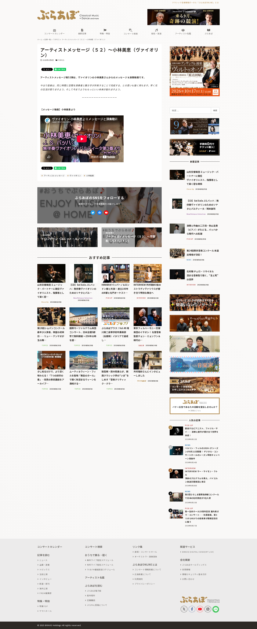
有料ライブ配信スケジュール (100, 564)
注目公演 (43, 574)
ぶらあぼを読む (93, 585)
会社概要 (185, 560)
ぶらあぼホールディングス (194, 564)
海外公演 (43, 588)
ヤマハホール (45, 611)
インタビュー (45, 579)
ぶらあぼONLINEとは (145, 564)
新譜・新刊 (44, 583)
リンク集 (137, 546)
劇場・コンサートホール (146, 551)
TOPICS (61, 60)
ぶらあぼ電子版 (94, 590)
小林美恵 (90, 175)
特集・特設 (43, 601)
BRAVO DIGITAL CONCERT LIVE (198, 551)
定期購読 (91, 600)
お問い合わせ (188, 579)
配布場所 (91, 595)
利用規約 (139, 579)
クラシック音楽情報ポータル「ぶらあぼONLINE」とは (195, 2)
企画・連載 (44, 564)
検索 (215, 110)
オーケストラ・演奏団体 (146, 556)
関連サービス (187, 546)
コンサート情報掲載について (148, 569)
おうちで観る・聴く (96, 555)
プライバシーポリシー (145, 583)
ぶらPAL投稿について (97, 605)
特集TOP (43, 606)
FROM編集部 (45, 593)
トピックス (44, 569)
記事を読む (43, 555)
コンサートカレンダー (49, 546)
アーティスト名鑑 (95, 577)
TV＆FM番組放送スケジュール (101, 569)
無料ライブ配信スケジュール (100, 560)
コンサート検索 (93, 546)
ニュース (43, 560)
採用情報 (186, 569)
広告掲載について (143, 574)
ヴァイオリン (75, 175)
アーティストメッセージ (53, 175)
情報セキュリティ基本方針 (194, 574)
